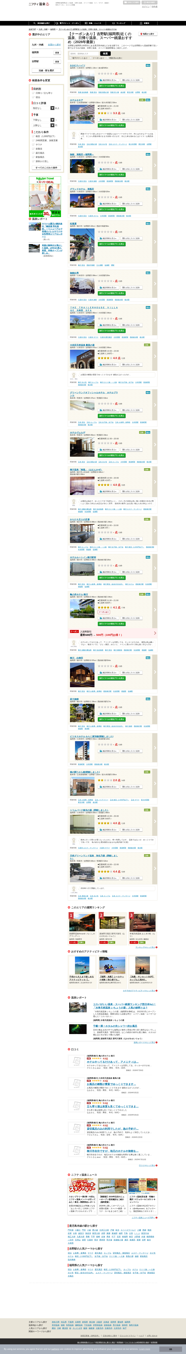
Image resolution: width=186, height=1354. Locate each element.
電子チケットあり (80, 58)
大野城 (137, 1236)
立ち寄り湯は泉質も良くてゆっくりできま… (113, 1106)
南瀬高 (132, 1240)
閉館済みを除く (116, 58)
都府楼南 (150, 1236)
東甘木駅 (130, 92)
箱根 (63, 1325)
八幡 (139, 1230)
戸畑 (112, 1230)
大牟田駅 (101, 181)
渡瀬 (139, 1240)
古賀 (131, 1233)
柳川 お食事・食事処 (94, 584)
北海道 (106, 1322)
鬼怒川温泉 (133, 1325)
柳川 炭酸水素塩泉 (85, 509)
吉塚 (103, 1236)
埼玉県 (64, 1322)
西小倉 (95, 1230)
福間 (121, 1233)
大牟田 (71, 1243)
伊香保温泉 (98, 1325)
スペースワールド (128, 1230)
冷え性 (152, 1253)
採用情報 (154, 1342)
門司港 (71, 1230)
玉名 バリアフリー (101, 800)
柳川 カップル (93, 382)
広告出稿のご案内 (110, 1336)
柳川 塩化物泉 (98, 509)
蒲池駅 (87, 729)
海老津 (88, 1233)
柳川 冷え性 (82, 382)
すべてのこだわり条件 (46, 167)
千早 (93, 1236)
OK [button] (170, 1349)
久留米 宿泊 (82, 181)
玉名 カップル (92, 422)
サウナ (90, 1253)
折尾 (70, 1233)
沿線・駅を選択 (46, 70)
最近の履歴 (149, 2)
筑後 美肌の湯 (103, 92)
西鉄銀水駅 (119, 181)
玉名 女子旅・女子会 (106, 422)
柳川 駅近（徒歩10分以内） (113, 584)
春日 (131, 1236)
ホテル (71, 1256)
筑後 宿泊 (93, 92)
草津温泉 (56, 1325)
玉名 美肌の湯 (92, 144)
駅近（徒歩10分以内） (84, 1273)
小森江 (78, 1230)
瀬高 (126, 1240)
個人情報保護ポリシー (85, 1342)
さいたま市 (77, 1328)
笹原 (119, 1236)
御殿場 (91, 1328)
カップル (107, 1253)
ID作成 (154, 6)
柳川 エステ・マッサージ (132, 509)
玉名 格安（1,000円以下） (119, 800)
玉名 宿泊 (81, 144)
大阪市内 (99, 1328)
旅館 (137, 1256)
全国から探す (54, 44)
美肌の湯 (129, 1256)
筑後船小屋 (118, 1240)
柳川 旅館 (128, 726)
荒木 (96, 1240)
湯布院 (125, 1325)
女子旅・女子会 (101, 1256)
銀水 (149, 1240)
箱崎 (98, 1236)
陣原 (149, 1230)
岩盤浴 (39, 149)
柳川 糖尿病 (118, 650)
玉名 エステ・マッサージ (118, 144)
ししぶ (137, 1233)
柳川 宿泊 (81, 265)
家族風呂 (144, 1256)
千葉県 (71, 1322)
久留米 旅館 (92, 181)
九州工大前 (104, 1230)
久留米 (90, 1240)
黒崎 (144, 1230)
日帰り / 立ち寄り (44, 93)
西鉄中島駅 (91, 265)
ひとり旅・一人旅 (116, 1256)
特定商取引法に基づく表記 (105, 1342)
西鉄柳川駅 (147, 509)
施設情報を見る (109, 80)
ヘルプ (141, 1336)
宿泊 (70, 1253)
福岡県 (127, 1322)
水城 (143, 1236)
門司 (84, 1230)
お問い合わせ (152, 1336)
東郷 (108, 1233)
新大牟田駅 (133, 144)
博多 (108, 1236)
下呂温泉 (88, 1325)
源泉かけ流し (42, 161)
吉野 (144, 1240)
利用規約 (120, 1342)
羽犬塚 (109, 1240)
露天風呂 (98, 1253)
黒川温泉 (117, 1325)
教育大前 (96, 1233)
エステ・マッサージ (139, 1253)
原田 (84, 1240)
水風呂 (71, 1276)
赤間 (103, 1233)
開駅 (112, 265)
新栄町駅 (110, 181)
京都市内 (108, 1328)
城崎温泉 (79, 1325)
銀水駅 (144, 92)
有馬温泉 (70, 1325)
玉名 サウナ (135, 800)
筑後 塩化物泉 (83, 92)
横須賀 (65, 1328)
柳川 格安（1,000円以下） (134, 547)
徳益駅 (80, 512)
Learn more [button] (144, 1349)
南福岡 (125, 1236)
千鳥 (126, 1233)
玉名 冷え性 (102, 144)
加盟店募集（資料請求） (90, 1336)
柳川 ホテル (129, 584)
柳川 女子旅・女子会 (126, 382)
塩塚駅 (107, 265)
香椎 (88, 1236)
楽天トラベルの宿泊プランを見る (111, 86)
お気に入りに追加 (132, 80)
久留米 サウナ (93, 337)
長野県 (113, 1322)
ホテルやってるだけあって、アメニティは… (113, 1061)
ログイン (146, 6)
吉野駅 (137, 92)
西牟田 (102, 1240)
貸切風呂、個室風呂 (121, 1253)
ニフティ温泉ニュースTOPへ (143, 1218)
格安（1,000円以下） (84, 1256)
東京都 (92, 1322)
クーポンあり (98, 58)
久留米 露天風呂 (106, 337)
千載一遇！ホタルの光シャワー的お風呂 (115, 1026)
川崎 (59, 1328)
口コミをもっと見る (147, 1165)
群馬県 (85, 1322)
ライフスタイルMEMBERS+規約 (137, 1342)
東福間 (114, 1233)
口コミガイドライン (128, 1336)
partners (55, 1349)
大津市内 (117, 1328)
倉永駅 (123, 92)
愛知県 (120, 1322)
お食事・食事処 (79, 1253)
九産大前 (80, 1236)
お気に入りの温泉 (131, 2)
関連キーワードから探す (40, 1331)
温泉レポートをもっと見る (144, 1042)
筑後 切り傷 (114, 92)
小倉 (89, 1230)
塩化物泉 (71, 1259)
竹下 (113, 1236)
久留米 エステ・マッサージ (88, 848)
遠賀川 (81, 1233)
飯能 (85, 1328)
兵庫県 (78, 1322)
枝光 (117, 1230)
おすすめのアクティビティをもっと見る (139, 991)
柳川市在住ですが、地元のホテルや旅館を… (113, 1151)
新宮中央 (145, 1233)
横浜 (54, 1328)
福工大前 (71, 1236)
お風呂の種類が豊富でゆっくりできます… (111, 1084)
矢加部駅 (88, 512)
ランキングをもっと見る (145, 947)
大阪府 (99, 1322)
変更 (57, 53)
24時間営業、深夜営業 (47, 140)
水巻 (75, 1233)
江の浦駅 (99, 265)
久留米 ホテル (93, 216)
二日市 (71, 1240)
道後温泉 (108, 1325)
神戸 (124, 1328)
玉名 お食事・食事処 (122, 422)
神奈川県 (56, 1322)
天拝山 (78, 1240)
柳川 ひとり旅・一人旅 (108, 382)
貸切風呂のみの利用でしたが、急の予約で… (113, 1128)
